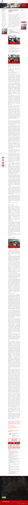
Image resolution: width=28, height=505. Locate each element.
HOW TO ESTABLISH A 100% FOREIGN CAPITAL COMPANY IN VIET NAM (14, 460)
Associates (14, 480)
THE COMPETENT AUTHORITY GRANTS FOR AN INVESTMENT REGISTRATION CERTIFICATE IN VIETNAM (14, 467)
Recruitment (24, 483)
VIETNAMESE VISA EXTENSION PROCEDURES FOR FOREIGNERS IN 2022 (13, 452)
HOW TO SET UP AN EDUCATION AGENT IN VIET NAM (13, 465)
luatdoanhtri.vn (4, 495)
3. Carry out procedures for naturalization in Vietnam (14, 33)
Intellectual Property (10, 489)
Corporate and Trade (10, 480)
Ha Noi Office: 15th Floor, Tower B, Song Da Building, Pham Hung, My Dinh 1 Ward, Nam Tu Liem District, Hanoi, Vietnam (5, 482)
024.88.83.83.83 (12, 447)
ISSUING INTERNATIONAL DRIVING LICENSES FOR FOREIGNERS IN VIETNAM (13, 471)
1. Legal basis (11, 30)
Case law (24, 481)
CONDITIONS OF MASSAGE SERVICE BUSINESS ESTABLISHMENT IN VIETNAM (14, 462)
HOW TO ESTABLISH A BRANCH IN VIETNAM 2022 (13, 463)
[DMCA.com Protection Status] (4, 497)
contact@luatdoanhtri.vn (5, 494)
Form (23, 482)
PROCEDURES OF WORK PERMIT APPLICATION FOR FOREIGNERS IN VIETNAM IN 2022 (14, 458)
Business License (4, 27)
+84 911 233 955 (16, 1)
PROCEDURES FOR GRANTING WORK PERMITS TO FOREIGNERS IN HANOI (13, 451)
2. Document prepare (12, 31)
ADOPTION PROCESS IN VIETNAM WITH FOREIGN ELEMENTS (13, 454)
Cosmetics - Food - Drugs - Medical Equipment (4, 25)
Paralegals (14, 481)
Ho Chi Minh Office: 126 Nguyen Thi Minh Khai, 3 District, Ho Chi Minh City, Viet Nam (5, 488)
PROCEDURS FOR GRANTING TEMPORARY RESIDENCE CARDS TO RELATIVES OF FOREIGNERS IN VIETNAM (13, 456)
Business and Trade (4, 13)
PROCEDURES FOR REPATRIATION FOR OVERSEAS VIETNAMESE (13, 473)
